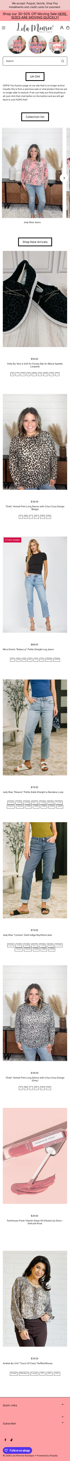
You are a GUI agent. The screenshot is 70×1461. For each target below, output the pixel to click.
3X (48, 516)
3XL (57, 1373)
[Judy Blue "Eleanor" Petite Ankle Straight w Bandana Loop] (35, 727)
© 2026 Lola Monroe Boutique (18, 1455)
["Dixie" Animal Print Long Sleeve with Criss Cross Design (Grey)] (35, 1013)
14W (28, 806)
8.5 (34, 373)
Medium (24, 1373)
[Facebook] (5, 1440)
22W (56, 659)
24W (59, 806)
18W (44, 806)
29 (24, 659)
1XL (42, 1373)
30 (29, 659)
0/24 (10, 802)
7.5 (22, 373)
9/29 (50, 802)
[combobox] (35, 61)
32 (41, 659)
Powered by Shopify (47, 1455)
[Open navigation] (7, 27)
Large (34, 1373)
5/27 (34, 802)
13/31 (11, 806)
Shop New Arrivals (35, 242)
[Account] (61, 27)
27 (12, 659)
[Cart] (67, 27)
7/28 (42, 802)
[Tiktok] (11, 1440)
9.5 (45, 373)
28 (18, 659)
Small (14, 1373)
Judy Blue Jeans (32, 222)
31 (36, 659)
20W (48, 659)
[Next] (64, 178)
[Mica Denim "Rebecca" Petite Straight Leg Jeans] (35, 585)
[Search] (62, 61)
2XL (50, 1373)
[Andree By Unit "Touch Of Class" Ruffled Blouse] (35, 1299)
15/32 (20, 806)
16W (36, 806)
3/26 (26, 802)
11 (57, 373)
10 (51, 373)
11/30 (59, 802)
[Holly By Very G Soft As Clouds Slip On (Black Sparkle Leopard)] (35, 299)
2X (42, 516)
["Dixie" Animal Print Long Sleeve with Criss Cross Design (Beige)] (35, 442)
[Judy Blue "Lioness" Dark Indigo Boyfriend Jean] (35, 870)
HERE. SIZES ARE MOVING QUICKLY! (39, 15)
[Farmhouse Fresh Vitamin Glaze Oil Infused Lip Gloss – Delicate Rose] (35, 1156)
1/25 (18, 802)
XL (36, 516)
